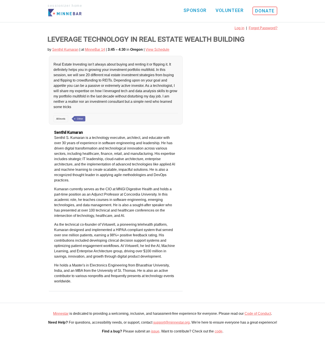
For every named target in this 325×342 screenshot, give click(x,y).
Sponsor (195, 10)
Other (80, 118)
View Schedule (157, 49)
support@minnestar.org (171, 322)
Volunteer (229, 10)
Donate (265, 11)
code (218, 331)
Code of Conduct (258, 313)
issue (155, 331)
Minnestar (61, 313)
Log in (239, 28)
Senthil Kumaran (65, 49)
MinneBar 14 (95, 49)
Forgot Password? (263, 28)
